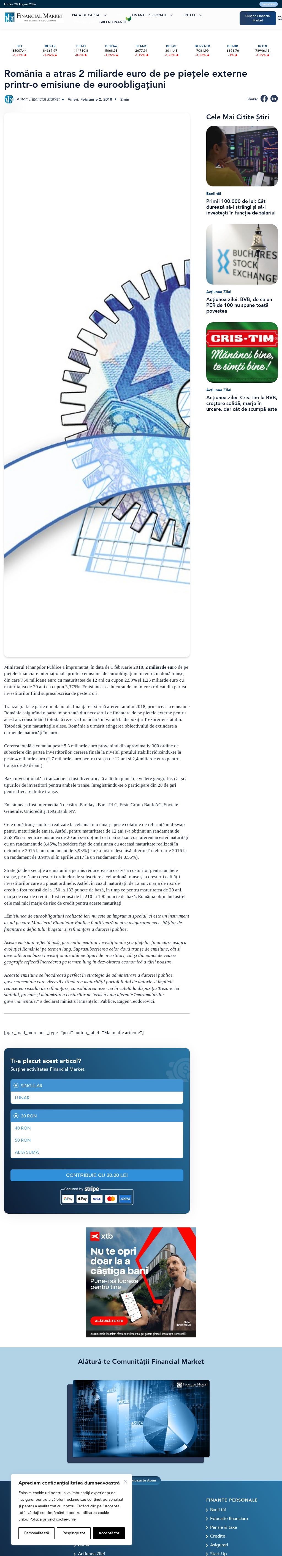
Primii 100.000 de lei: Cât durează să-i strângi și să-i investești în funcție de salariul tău (241, 207)
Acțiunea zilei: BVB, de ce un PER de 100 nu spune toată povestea (239, 305)
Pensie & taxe (223, 1527)
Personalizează (36, 1533)
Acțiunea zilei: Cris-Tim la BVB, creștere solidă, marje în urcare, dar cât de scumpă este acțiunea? (241, 403)
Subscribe (268, 4)
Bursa (83, 1545)
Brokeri (123, 15)
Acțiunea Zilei (218, 291)
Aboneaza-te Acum (141, 1480)
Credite (217, 1536)
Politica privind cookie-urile (52, 1519)
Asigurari (219, 1545)
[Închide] (126, 1482)
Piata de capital (86, 15)
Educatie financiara (229, 1519)
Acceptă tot (109, 1533)
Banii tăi (213, 193)
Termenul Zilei (85, 22)
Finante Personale (149, 15)
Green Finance (113, 22)
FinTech (190, 15)
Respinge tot (74, 1533)
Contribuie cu (97, 1175)
